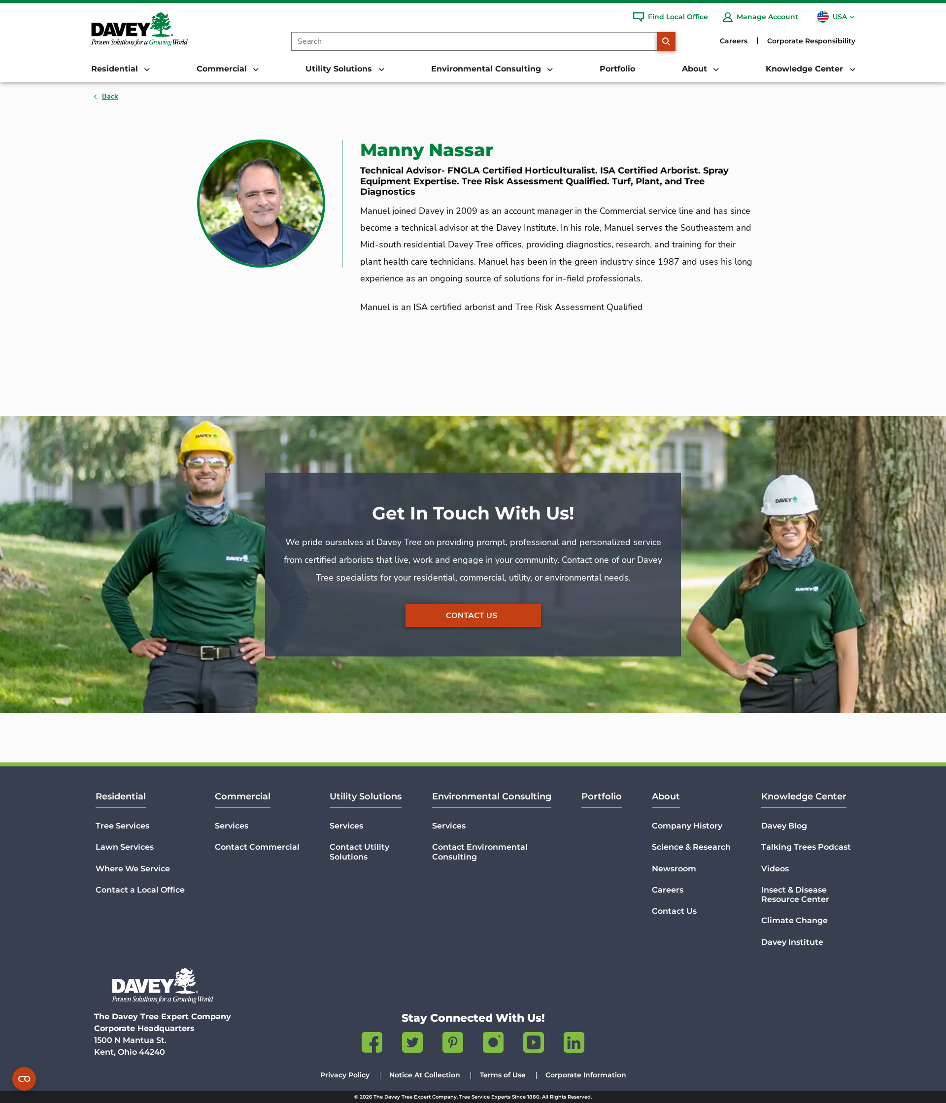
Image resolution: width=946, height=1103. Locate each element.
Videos (775, 868)
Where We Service (133, 868)
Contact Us (471, 615)
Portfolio (617, 68)
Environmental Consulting (491, 796)
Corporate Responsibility (811, 40)
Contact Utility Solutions (359, 851)
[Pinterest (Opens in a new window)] (452, 1044)
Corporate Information (585, 1074)
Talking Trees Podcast (806, 847)
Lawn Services (125, 847)
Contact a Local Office (140, 890)
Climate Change (794, 920)
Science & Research (691, 847)
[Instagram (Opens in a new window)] (493, 1044)
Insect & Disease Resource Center (795, 894)
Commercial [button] (223, 68)
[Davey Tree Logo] (162, 985)
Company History (687, 825)
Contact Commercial (257, 847)
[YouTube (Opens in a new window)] (533, 1044)
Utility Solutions (366, 796)
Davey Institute (792, 942)
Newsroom (674, 868)
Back (110, 96)
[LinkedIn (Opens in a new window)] (574, 1044)
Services (231, 825)
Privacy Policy (345, 1074)
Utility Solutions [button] (339, 68)
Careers (733, 40)
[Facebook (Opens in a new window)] (372, 1044)
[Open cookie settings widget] (24, 1079)
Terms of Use (503, 1074)
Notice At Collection (424, 1074)
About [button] (696, 68)
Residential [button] (115, 68)
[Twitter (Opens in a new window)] (412, 1044)
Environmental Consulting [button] (487, 68)
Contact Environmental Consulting (480, 851)
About (666, 796)
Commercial (242, 796)
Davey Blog (784, 825)
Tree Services (122, 825)
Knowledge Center (803, 796)
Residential (121, 796)
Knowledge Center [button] (805, 68)
